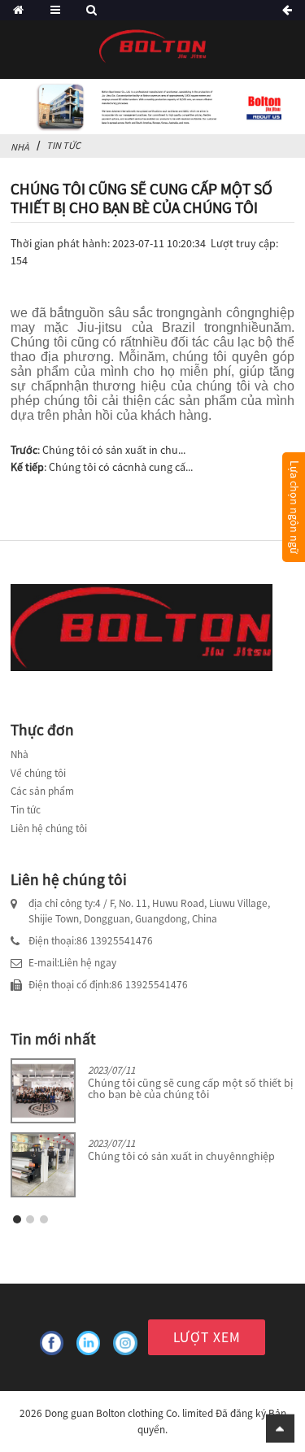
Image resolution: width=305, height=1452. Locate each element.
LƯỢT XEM (207, 1337)
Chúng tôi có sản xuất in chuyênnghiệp (181, 1156)
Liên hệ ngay (87, 963)
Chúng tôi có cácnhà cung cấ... (121, 467)
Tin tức (26, 810)
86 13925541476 (114, 941)
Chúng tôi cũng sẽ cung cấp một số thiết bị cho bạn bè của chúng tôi (190, 1088)
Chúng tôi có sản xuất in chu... (113, 450)
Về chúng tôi (38, 773)
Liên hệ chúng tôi (49, 828)
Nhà (20, 147)
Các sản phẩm (42, 791)
